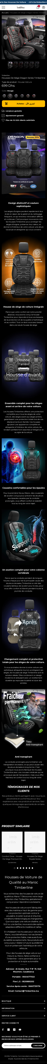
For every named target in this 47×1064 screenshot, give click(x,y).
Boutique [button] (6, 1001)
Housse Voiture (25, 82)
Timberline (6, 75)
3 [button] (20, 868)
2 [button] (17, 868)
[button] (38, 7)
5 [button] (26, 868)
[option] (23, 37)
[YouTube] (20, 1029)
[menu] (3, 7)
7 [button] (32, 868)
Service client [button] (9, 1016)
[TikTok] (14, 1029)
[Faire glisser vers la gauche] (5, 37)
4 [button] (23, 868)
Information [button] (8, 1008)
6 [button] (29, 868)
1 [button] (14, 868)
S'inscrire (37, 1045)
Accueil (5, 13)
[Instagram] (8, 1029)
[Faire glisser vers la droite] (41, 37)
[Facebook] (3, 1029)
